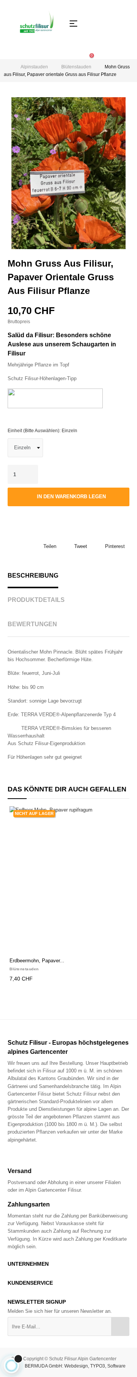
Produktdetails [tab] (36, 600)
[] (18, 945)
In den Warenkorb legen (70, 496)
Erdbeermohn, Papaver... (37, 960)
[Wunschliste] (24, 516)
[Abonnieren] (120, 1326)
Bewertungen (32, 624)
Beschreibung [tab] (33, 575)
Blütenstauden (24, 969)
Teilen (49, 546)
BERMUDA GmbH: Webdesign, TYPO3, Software (75, 1366)
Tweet (80, 546)
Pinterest (115, 546)
